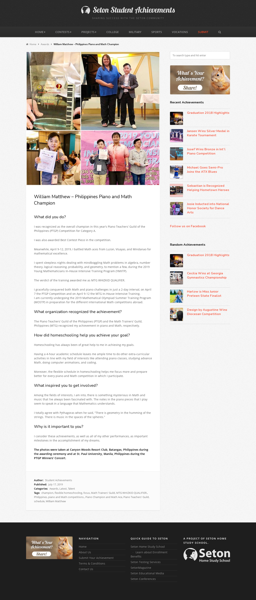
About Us (85, 552)
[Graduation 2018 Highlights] (176, 118)
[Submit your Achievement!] (200, 79)
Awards (53, 488)
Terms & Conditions (92, 563)
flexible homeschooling (68, 493)
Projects (88, 32)
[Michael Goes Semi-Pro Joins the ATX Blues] (176, 172)
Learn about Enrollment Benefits (149, 554)
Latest (63, 488)
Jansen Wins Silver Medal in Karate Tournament (208, 133)
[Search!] (220, 32)
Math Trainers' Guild (103, 493)
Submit (203, 32)
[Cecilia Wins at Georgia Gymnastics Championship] (176, 277)
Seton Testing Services (146, 562)
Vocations (180, 32)
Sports (156, 32)
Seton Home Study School (148, 546)
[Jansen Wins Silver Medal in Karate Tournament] (176, 135)
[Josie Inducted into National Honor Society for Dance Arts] (176, 208)
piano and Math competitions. (66, 497)
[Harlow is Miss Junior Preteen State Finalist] (176, 296)
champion (47, 493)
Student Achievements (58, 480)
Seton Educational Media (147, 573)
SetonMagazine (141, 568)
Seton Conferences (143, 579)
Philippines (40, 497)
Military (135, 32)
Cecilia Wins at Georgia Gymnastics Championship (207, 275)
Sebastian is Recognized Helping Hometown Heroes (208, 188)
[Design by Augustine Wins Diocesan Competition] (176, 314)
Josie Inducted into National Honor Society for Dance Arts (208, 208)
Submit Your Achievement (96, 558)
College (112, 32)
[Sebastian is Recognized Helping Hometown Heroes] (176, 190)
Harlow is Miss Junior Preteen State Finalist (204, 293)
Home (39, 32)
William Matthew (56, 501)
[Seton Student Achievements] (128, 13)
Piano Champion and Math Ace (103, 497)
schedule (39, 501)
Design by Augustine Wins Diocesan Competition (207, 312)
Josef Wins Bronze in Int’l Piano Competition (206, 151)
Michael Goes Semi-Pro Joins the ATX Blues (205, 169)
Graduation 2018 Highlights (208, 113)
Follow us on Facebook (188, 226)
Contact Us (86, 569)
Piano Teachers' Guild (136, 497)
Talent (71, 488)
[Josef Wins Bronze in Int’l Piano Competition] (176, 153)
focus (86, 493)
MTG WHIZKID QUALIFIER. (131, 493)
